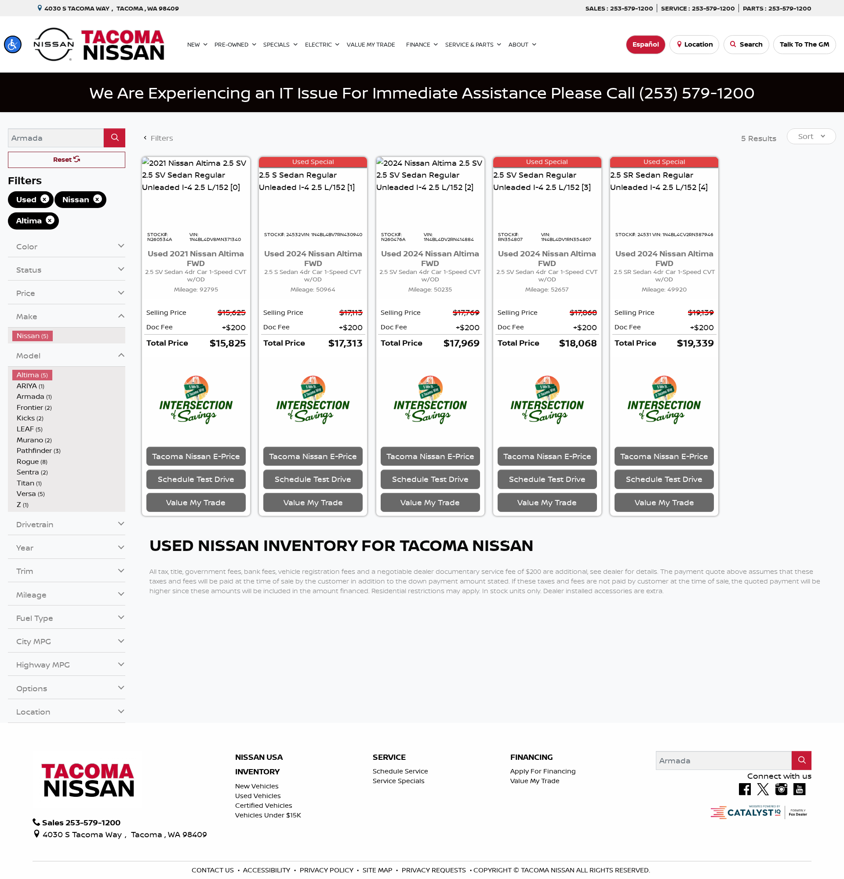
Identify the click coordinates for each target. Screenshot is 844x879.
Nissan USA (259, 757)
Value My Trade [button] (196, 504)
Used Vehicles (258, 795)
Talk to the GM (804, 44)
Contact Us (214, 870)
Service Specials (399, 780)
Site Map (378, 870)
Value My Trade (535, 780)
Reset (63, 159)
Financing (531, 757)
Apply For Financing (543, 771)
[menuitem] (69, 335)
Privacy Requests (435, 870)
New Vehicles (257, 786)
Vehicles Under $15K (268, 815)
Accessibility (267, 870)
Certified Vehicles (263, 805)
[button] (13, 44)
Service (389, 757)
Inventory (257, 771)
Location (698, 44)
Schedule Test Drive (196, 481)
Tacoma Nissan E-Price (196, 458)
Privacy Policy (327, 870)
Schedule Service (400, 771)
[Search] (114, 137)
